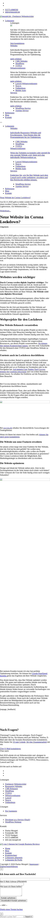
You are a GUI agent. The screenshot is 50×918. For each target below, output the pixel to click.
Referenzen (9, 113)
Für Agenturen (11, 811)
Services (13, 93)
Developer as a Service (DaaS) (17, 820)
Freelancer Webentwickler (15, 784)
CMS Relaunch (11, 789)
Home (7, 848)
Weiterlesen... (5, 211)
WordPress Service (23, 108)
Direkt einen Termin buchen (11, 909)
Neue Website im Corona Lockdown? (15, 198)
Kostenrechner (11, 855)
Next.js (18, 86)
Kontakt (8, 117)
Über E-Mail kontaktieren (10, 749)
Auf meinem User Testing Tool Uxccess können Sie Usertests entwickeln (22, 370)
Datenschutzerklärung (9, 866)
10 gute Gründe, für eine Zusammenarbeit (30, 742)
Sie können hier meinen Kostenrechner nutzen (23, 344)
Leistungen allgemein (13, 858)
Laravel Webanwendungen (26, 83)
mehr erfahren (16, 59)
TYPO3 (18, 66)
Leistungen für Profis (13, 860)
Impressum (33, 864)
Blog (7, 115)
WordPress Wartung (13, 822)
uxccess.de (7, 428)
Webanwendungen (17, 68)
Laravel (8, 798)
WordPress (19, 63)
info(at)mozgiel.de (12, 12)
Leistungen (9, 21)
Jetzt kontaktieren (17, 43)
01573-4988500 (11, 10)
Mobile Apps (20, 90)
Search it (28, 917)
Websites (13, 46)
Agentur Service (22, 110)
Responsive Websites (13, 786)
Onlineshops (20, 88)
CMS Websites (21, 61)
